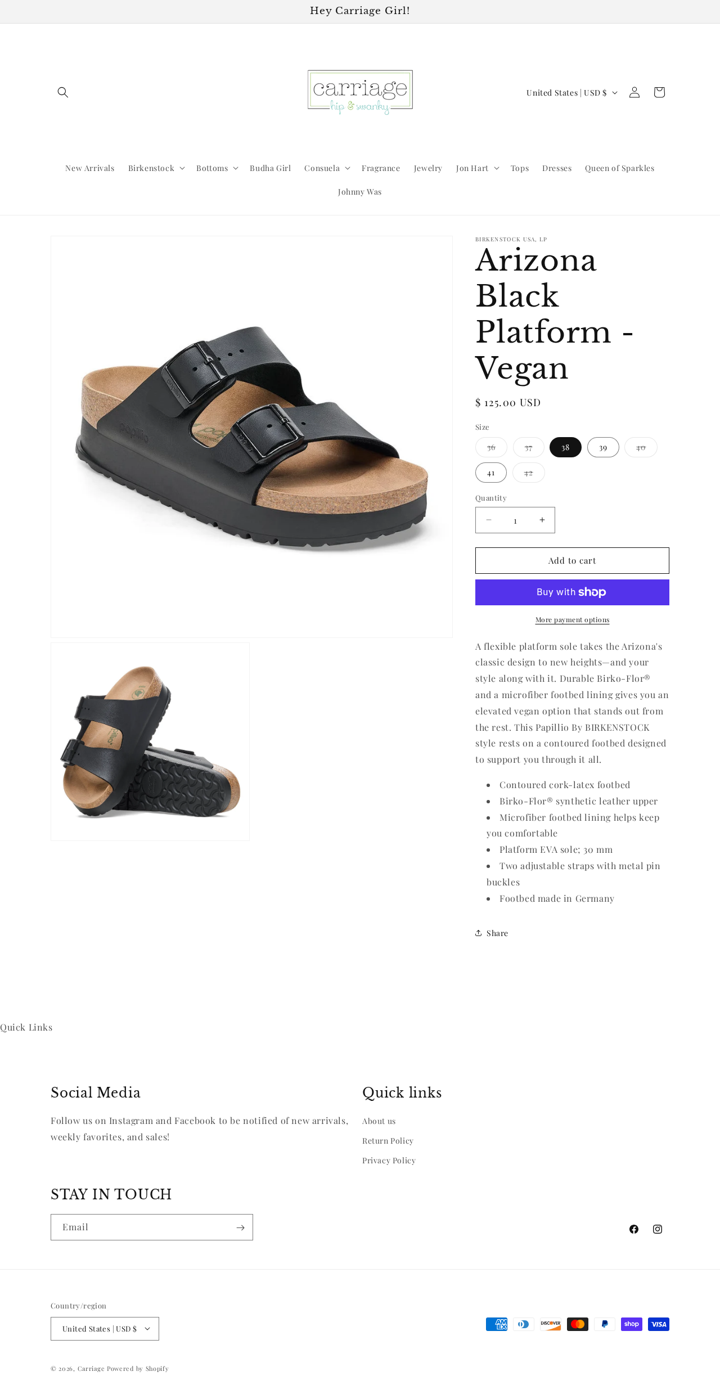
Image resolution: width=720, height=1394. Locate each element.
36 (497, 449)
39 (603, 447)
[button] (63, 92)
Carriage (91, 1368)
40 (647, 449)
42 (534, 474)
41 (491, 472)
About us (379, 1120)
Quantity (491, 497)
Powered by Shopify (138, 1368)
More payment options (573, 619)
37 (534, 449)
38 (565, 447)
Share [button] (497, 933)
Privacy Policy (389, 1160)
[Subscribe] (240, 1228)
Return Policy (388, 1140)
